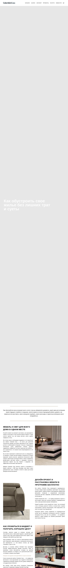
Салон (33, 3)
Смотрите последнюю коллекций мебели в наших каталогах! (17, 555)
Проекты (46, 3)
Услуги (52, 3)
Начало (27, 3)
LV (63, 3)
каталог (39, 3)
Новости (59, 3)
